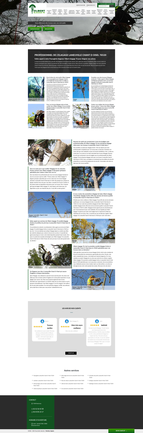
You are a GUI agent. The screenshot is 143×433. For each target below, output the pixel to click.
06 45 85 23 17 (91, 5)
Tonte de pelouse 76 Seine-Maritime (106, 12)
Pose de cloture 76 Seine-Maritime (83, 12)
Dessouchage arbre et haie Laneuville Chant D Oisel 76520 (45, 384)
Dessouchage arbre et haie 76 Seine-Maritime (72, 12)
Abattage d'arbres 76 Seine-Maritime (60, 12)
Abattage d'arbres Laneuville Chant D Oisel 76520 (101, 383)
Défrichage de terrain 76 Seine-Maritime (99, 12)
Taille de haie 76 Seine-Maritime (65, 12)
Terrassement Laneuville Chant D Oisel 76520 (72, 388)
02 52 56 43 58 (81, 5)
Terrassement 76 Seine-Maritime (111, 12)
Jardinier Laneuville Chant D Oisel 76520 (43, 380)
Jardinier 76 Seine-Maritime (88, 12)
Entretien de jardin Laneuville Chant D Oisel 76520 (99, 376)
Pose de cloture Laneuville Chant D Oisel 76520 (72, 380)
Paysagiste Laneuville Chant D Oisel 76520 (44, 375)
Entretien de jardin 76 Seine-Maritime (54, 12)
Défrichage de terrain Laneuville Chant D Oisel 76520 (72, 376)
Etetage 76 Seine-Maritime (78, 12)
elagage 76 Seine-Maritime (49, 12)
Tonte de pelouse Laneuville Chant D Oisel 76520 (45, 388)
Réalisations (48, 29)
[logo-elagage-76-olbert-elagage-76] (37, 8)
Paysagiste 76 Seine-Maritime (94, 12)
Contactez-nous (34, 29)
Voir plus (71, 353)
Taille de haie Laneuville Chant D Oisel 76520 (72, 383)
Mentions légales (50, 431)
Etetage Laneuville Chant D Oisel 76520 (98, 380)
